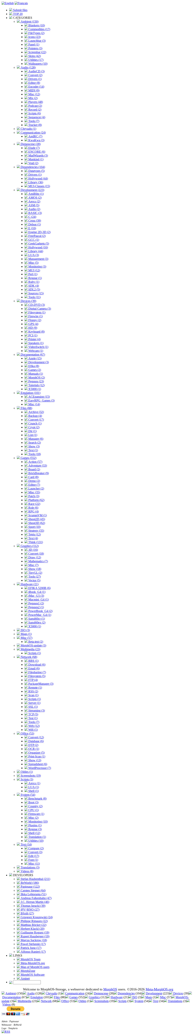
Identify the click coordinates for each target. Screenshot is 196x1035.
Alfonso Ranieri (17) (33, 951)
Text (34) (26, 844)
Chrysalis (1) (28, 128)
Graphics (94, 997)
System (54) (27, 794)
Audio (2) (34, 209)
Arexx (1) (34, 783)
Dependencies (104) (32, 167)
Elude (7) (34, 147)
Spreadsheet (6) (37, 764)
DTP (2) (33, 745)
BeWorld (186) (29, 882)
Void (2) (33, 163)
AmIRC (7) (35, 136)
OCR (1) (33, 748)
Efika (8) (33, 366)
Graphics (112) (29, 546)
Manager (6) (35, 438)
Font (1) (33, 859)
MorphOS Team (30, 959)
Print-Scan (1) (36, 756)
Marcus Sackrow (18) (33, 940)
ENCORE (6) (36, 151)
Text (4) (33, 538)
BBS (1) (33, 660)
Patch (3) (33, 496)
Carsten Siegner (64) (33, 890)
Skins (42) (34, 56)
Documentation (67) (32, 354)
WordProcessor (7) (39, 768)
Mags (148, 997)
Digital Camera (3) (39, 308)
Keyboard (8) (36, 331)
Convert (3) (35, 852)
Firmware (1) (36, 813)
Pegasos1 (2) (36, 603)
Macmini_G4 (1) (38, 599)
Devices (178, 993)
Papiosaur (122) (30, 886)
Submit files (19, 10)
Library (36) (35, 182)
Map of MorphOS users (34, 967)
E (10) (32, 228)
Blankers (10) (36, 25)
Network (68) (28, 657)
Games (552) (28, 458)
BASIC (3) (35, 213)
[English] (8, 3)
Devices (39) (28, 301)
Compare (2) (36, 848)
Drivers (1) (35, 79)
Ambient (10, 993)
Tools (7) (33, 121)
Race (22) (34, 503)
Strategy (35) (36, 530)
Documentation (11, 997)
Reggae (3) (35, 829)
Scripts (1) (34, 653)
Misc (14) (34, 404)
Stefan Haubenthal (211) (35, 879)
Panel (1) (33, 44)
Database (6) (36, 741)
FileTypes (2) (36, 33)
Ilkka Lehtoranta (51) (33, 894)
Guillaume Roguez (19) (34, 932)
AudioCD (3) (36, 71)
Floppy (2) (34, 320)
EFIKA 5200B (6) (39, 588)
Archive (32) (36, 412)
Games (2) (34, 369)
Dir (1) (32, 431)
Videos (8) (26, 871)
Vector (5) (34, 580)
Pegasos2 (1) (36, 607)
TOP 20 (17, 14)
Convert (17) (36, 419)
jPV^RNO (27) (29, 909)
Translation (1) (37, 836)
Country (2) (35, 806)
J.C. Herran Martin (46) (34, 902)
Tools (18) (34, 454)
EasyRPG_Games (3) (41, 400)
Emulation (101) (30, 392)
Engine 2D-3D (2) (39, 232)
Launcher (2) (36, 488)
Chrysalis (51, 993)
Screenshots (101, 1001)
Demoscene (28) (30, 144)
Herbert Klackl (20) (32, 928)
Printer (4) (34, 339)
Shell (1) (33, 791)
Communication (74, 993)
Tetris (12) (34, 534)
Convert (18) (36, 553)
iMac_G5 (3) (36, 595)
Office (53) (27, 733)
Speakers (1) (35, 343)
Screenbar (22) (37, 52)
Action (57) (35, 461)
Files (57, 997)
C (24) (32, 216)
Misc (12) (34, 94)
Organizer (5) (36, 752)
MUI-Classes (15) (39, 186)
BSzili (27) (27, 913)
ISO (134, 997)
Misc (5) (33, 262)
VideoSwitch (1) (38, 347)
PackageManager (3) (40, 683)
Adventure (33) (37, 465)
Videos (6, 1004)
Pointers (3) (35, 48)
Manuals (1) (35, 373)
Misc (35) (34, 492)
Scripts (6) (34, 113)
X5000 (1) (34, 389)
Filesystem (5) (36, 676)
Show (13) (34, 760)
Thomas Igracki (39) (32, 905)
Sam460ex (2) (36, 622)
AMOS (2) (35, 197)
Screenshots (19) (30, 775)
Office (65, 1001)
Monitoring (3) (37, 266)
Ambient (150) (29, 21)
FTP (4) (33, 680)
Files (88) (26, 408)
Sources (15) (36, 293)
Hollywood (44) (38, 178)
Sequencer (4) (36, 117)
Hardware (117, 997)
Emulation (36, 997)
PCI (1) (32, 335)
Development (154, 993)
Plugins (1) (35, 825)
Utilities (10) (35, 840)
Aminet (25, 978)
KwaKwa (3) (36, 140)
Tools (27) (34, 576)
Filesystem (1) (36, 312)
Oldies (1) (26, 771)
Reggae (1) (35, 278)
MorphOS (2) (36, 377)
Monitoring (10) (38, 821)
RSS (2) (33, 691)
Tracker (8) (35, 125)
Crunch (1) (35, 423)
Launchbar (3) (37, 40)
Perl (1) (32, 274)
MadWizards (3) (38, 155)
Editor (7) (34, 484)
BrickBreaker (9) (38, 473)
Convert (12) (36, 737)
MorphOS (110, 989)
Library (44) (35, 251)
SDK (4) (33, 285)
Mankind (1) (35, 159)
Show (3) (34, 446)
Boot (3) (33, 802)
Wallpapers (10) (37, 63)
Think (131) (35, 542)
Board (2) (34, 469)
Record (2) (34, 109)
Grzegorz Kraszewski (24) (36, 917)
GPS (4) (33, 324)
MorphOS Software (32, 974)
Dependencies (126, 993)
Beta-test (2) (35, 641)
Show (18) (34, 569)
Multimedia (24, 1001)
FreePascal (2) (37, 236)
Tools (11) (34, 297)
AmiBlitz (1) (36, 193)
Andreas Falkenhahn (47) (35, 898)
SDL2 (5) (34, 289)
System (139, 1001)
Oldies (82, 1001)
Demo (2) (34, 480)
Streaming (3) (36, 710)
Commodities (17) (39, 29)
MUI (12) (34, 270)
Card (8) (33, 477)
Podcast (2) (35, 105)
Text (155, 1001)
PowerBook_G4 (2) (40, 611)
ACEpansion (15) (39, 396)
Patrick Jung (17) (30, 947)
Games (73, 997)
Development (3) (38, 362)
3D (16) (33, 549)
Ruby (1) (33, 281)
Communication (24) (33, 132)
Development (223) (32, 190)
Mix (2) (33, 98)
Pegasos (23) (36, 381)
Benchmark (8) (37, 798)
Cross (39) (34, 220)
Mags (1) (26, 634)
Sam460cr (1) (36, 618)
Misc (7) (33, 565)
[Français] (21, 3)
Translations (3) (29, 867)
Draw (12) (34, 557)
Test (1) (33, 718)
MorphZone (27, 970)
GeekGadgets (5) (38, 243)
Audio (31, 993)
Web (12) (34, 725)
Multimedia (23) (30, 649)
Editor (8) (34, 82)
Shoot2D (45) (36, 519)
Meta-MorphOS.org (32, 963)
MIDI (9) (33, 90)
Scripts (122, 1001)
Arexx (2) (34, 201)
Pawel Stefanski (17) (33, 944)
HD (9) (32, 327)
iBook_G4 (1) (36, 591)
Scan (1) (33, 695)
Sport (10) (34, 526)
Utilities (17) (35, 59)
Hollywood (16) (38, 247)
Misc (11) (34, 863)
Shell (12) (34, 833)
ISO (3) (25, 630)
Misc (163, 997)
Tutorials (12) (36, 385)
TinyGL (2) (35, 572)
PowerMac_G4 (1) (39, 614)
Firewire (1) (35, 316)
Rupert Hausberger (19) (34, 936)
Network (46, 1001)
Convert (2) (35, 75)
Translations (175, 1001)
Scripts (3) (26, 779)
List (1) (32, 435)
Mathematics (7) (38, 561)
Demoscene (101, 993)
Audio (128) (28, 67)
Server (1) (34, 702)
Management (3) (38, 258)
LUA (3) (33, 255)
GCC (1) (33, 239)
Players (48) (35, 102)
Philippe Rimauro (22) (34, 921)
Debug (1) (34, 224)
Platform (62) (36, 500)
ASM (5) (33, 205)
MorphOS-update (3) (33, 645)
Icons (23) (34, 36)
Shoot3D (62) (36, 523)
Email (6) (34, 668)
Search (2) (34, 442)
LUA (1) (33, 787)
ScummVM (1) (37, 515)
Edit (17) (33, 856)
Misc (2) (33, 817)
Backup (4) (35, 415)
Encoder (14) (36, 86)
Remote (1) (35, 687)
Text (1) (33, 450)
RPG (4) (33, 511)
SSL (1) (33, 706)
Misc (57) (26, 637)
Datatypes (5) (36, 170)
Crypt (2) (33, 427)
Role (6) (33, 507)
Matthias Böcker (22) (33, 924)
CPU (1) (33, 810)
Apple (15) (35, 358)
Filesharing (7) (37, 672)
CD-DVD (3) (36, 304)
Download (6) (36, 664)
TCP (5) (33, 714)
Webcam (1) (35, 350)
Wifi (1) (33, 729)
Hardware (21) (29, 584)
